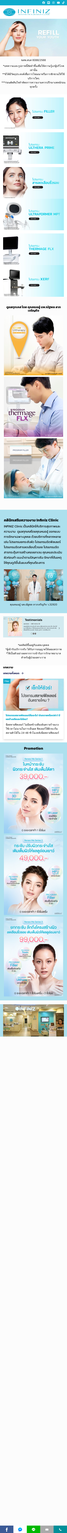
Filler (7, 681)
